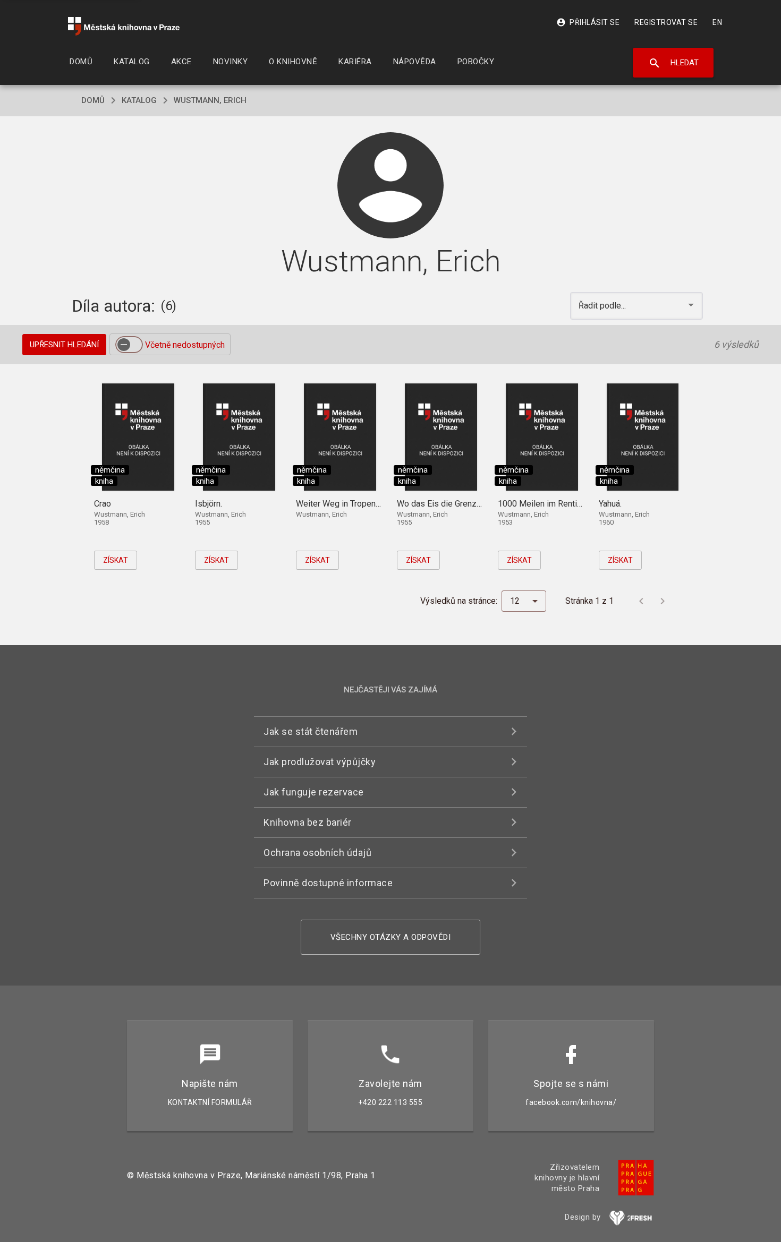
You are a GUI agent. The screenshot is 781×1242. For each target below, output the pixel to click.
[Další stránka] (662, 601)
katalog (139, 100)
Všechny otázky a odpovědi (390, 937)
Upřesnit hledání (64, 344)
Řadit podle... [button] (603, 306)
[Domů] (124, 26)
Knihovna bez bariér (308, 822)
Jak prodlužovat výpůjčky (320, 761)
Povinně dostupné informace (328, 882)
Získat (115, 560)
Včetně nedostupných (185, 345)
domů (93, 100)
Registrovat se (666, 22)
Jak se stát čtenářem (311, 731)
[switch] (129, 344)
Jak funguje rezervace (314, 792)
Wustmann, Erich (210, 100)
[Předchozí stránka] (641, 601)
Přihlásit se (587, 22)
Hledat (673, 63)
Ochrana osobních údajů (317, 852)
